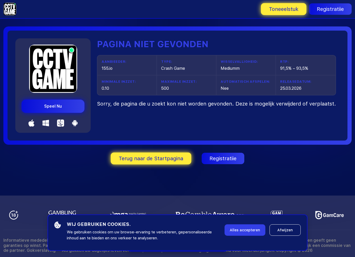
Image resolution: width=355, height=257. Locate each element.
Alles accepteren (245, 230)
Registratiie (330, 9)
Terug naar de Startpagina (151, 158)
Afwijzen (285, 230)
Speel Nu (53, 106)
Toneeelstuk (283, 9)
